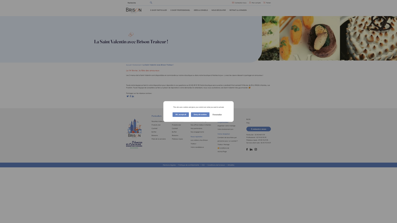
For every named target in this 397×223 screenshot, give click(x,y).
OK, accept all (180, 114)
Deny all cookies (200, 114)
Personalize (217, 114)
